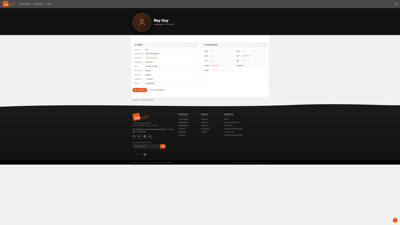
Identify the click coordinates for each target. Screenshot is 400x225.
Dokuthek (25, 3)
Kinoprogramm (183, 122)
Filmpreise (182, 135)
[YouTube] (145, 137)
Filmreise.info (229, 132)
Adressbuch (205, 129)
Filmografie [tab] (141, 90)
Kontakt (204, 132)
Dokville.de (228, 126)
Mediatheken (183, 126)
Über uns (204, 119)
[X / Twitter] (140, 137)
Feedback (169, 162)
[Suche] (396, 4)
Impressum (140, 162)
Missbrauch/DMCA (159, 162)
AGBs (134, 162)
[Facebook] (134, 137)
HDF (49, 3)
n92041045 (215, 65)
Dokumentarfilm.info (231, 122)
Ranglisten (182, 132)
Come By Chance (151, 58)
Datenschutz (149, 162)
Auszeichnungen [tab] (158, 90)
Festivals (181, 129)
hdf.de (226, 119)
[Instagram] (151, 137)
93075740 (246, 56)
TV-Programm (183, 119)
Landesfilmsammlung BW (233, 135)
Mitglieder (205, 122)
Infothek (39, 3)
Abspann (204, 126)
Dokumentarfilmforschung (233, 129)
